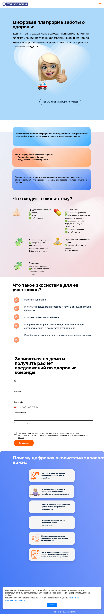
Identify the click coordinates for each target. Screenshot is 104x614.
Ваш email (18, 391)
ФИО (16, 381)
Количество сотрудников (23, 423)
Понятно (52, 605)
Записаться (24, 443)
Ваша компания (20, 412)
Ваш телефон (19, 402)
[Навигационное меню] (100, 4)
